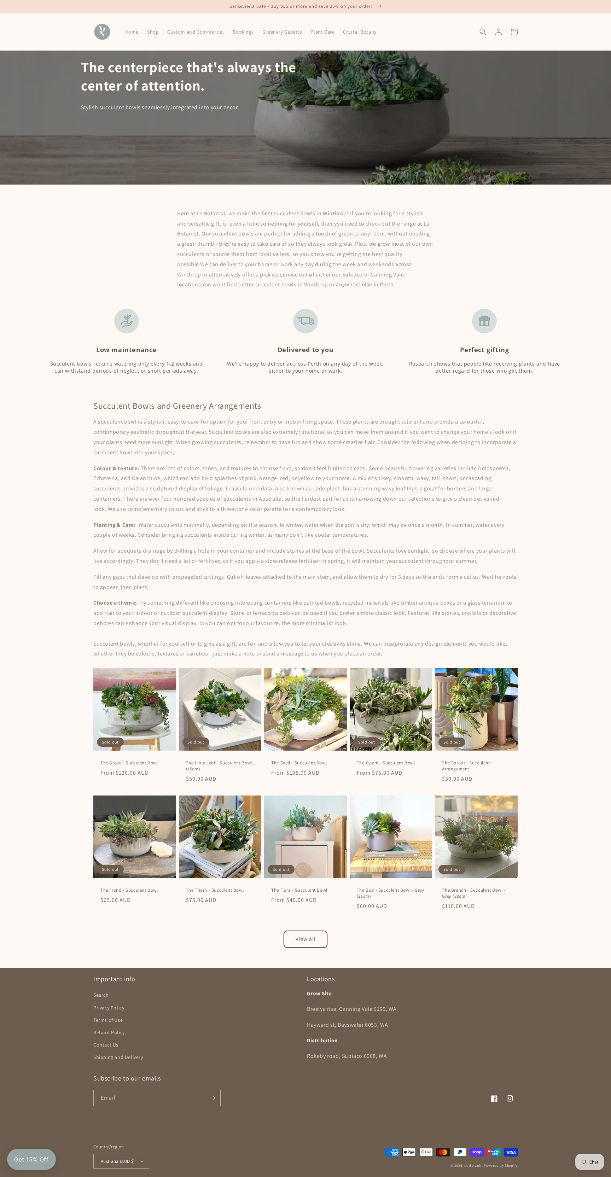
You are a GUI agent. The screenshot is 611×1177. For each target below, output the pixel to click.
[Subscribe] (212, 1098)
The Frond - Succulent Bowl (129, 890)
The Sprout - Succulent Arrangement (466, 766)
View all (306, 939)
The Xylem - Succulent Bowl (386, 763)
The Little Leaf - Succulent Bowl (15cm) (219, 766)
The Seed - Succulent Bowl (299, 763)
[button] (483, 32)
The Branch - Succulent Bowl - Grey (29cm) (473, 893)
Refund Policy (109, 1032)
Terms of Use (108, 1020)
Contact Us (105, 1045)
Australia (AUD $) (118, 1161)
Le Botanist (473, 1165)
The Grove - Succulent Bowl (129, 763)
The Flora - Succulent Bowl (299, 890)
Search (101, 995)
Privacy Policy (108, 1007)
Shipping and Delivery (118, 1057)
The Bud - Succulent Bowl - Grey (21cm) (390, 893)
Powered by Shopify (501, 1165)
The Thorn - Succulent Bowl (215, 890)
